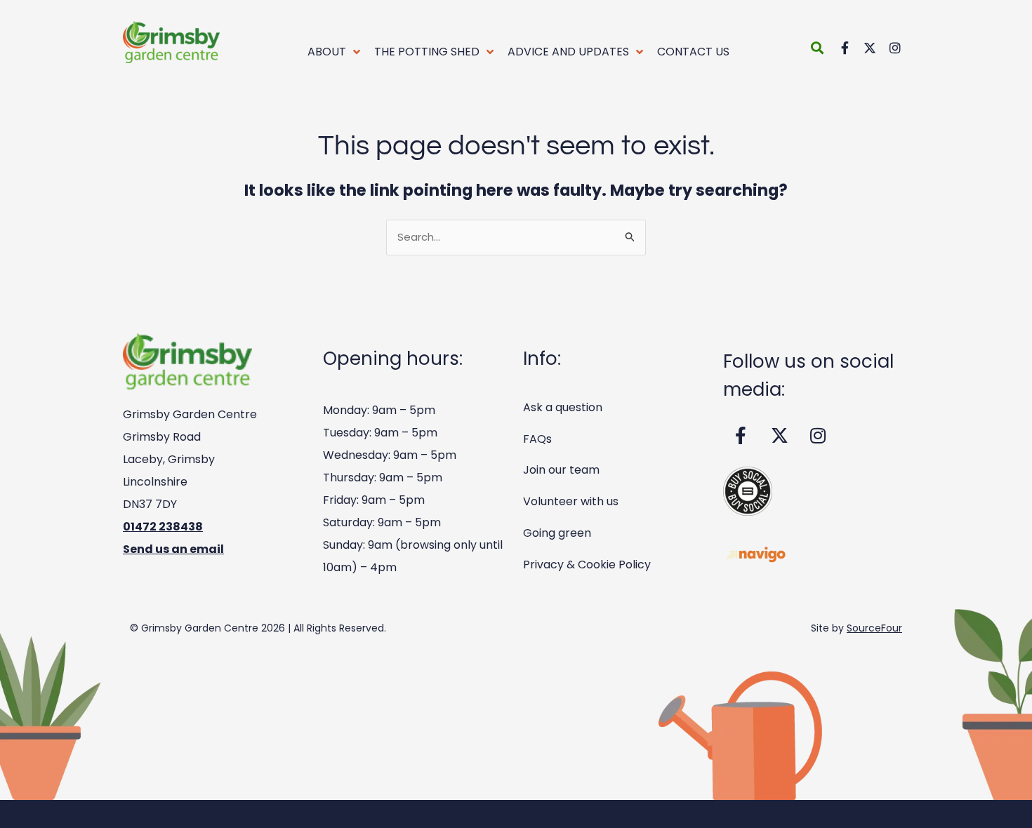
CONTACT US (693, 52)
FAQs (537, 439)
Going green (557, 533)
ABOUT (326, 52)
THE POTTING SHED (426, 52)
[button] (816, 47)
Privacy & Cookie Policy (587, 564)
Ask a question (562, 407)
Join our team (561, 470)
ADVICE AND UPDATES (568, 52)
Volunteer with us (570, 501)
